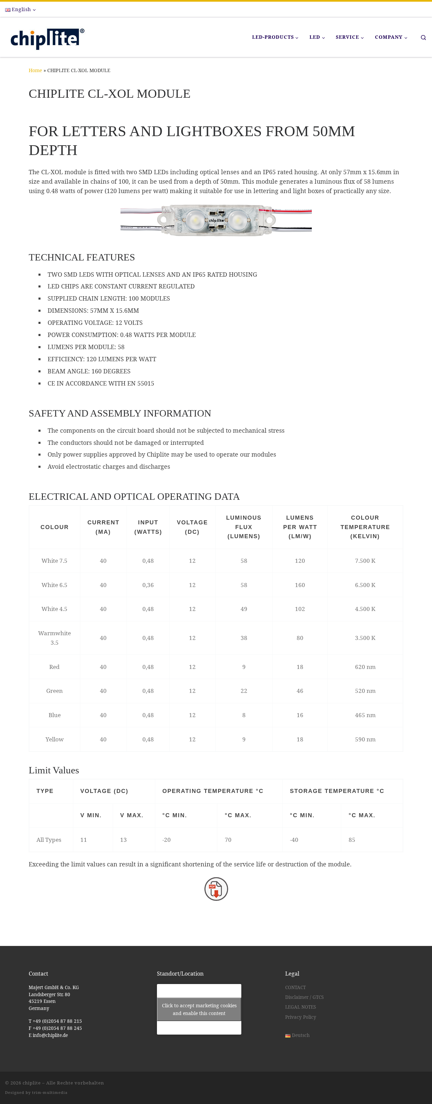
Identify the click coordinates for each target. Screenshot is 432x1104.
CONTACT (295, 987)
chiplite (32, 1083)
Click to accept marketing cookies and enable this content (199, 1009)
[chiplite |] (45, 36)
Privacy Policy (300, 1017)
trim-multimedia (50, 1092)
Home (35, 70)
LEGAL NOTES (300, 1007)
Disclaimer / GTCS (304, 997)
